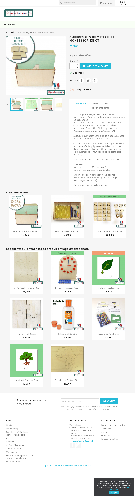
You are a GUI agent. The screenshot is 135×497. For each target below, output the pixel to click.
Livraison (10, 425)
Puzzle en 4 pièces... (26, 334)
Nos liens (10, 441)
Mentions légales (14, 428)
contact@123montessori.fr (81, 441)
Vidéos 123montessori (16, 445)
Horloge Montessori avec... (67, 288)
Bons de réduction (109, 439)
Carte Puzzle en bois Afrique (67, 380)
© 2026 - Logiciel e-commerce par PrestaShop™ (68, 465)
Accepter (114, 493)
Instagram (78, 445)
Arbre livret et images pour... (27, 380)
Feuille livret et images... (108, 288)
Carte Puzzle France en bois (26, 288)
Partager (81, 80)
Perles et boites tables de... (67, 231)
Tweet (88, 80)
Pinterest (95, 80)
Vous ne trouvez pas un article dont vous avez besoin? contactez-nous (19, 458)
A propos (10, 438)
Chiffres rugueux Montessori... (25, 231)
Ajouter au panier (95, 66)
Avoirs (104, 432)
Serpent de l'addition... (108, 334)
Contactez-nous (13, 448)
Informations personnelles (113, 425)
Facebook (72, 445)
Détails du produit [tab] (100, 103)
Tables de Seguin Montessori (110, 231)
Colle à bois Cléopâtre (67, 334)
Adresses (105, 435)
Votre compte (109, 420)
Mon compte (123, 3)
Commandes (107, 428)
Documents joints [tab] (100, 108)
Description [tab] (81, 103)
